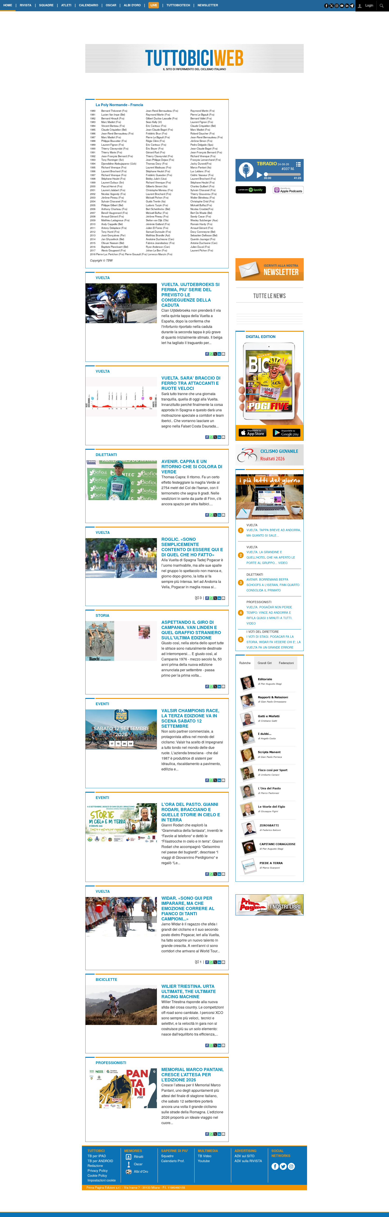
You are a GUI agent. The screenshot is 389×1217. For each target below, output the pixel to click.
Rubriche (245, 663)
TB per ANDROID (100, 1160)
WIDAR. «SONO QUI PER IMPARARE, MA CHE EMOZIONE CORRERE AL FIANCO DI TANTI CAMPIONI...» (188, 908)
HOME (7, 5)
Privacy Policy (98, 1170)
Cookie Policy (97, 1175)
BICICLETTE (106, 979)
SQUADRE (46, 5)
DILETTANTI (106, 454)
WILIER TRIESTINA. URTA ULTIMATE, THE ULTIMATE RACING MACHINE (188, 991)
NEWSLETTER (208, 5)
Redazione (95, 1165)
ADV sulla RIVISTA (248, 1160)
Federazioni (286, 663)
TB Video (204, 1155)
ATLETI (66, 5)
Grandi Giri (265, 663)
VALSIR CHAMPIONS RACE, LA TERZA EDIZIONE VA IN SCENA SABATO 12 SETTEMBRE (190, 718)
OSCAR (111, 5)
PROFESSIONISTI (111, 1062)
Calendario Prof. (173, 1160)
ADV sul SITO (244, 1155)
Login (368, 5)
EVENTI (102, 703)
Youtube (204, 1160)
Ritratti (138, 1156)
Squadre (167, 1155)
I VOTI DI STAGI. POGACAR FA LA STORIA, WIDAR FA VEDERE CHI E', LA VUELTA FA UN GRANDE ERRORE (274, 641)
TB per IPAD (97, 1155)
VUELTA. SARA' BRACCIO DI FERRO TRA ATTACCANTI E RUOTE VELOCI (190, 383)
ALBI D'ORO (132, 5)
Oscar (137, 1163)
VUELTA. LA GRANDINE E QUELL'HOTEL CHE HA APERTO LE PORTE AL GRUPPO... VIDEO (271, 557)
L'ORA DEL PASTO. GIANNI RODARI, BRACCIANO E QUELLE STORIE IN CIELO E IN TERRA (190, 812)
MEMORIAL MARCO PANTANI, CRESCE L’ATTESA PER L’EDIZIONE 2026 (192, 1074)
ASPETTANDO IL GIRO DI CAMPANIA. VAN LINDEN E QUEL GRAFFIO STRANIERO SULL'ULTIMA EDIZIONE (191, 630)
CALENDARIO (88, 5)
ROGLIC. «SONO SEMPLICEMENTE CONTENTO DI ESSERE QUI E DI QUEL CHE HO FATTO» (192, 547)
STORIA (102, 615)
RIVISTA (25, 5)
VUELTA (103, 277)
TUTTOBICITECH (178, 5)
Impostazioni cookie (102, 1180)
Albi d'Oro (140, 1171)
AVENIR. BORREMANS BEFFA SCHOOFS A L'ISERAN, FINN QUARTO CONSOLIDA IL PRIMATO (273, 584)
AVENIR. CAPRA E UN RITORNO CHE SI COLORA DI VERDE (191, 466)
